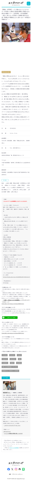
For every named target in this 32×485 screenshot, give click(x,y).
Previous (3, 33)
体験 (20, 359)
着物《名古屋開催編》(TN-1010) (9, 366)
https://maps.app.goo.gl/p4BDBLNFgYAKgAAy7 (16, 277)
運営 (10, 474)
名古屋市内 (4, 363)
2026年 (19, 355)
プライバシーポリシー (17, 474)
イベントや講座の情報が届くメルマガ (13, 433)
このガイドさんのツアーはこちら (12, 425)
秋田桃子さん (7, 392)
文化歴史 (19, 363)
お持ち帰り (12, 359)
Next (29, 33)
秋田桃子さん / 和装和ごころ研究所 (10, 370)
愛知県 (12, 363)
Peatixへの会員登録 (14, 447)
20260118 (12, 355)
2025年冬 (4, 355)
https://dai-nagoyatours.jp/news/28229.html (13, 303)
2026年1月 (4, 359)
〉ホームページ (7, 431)
